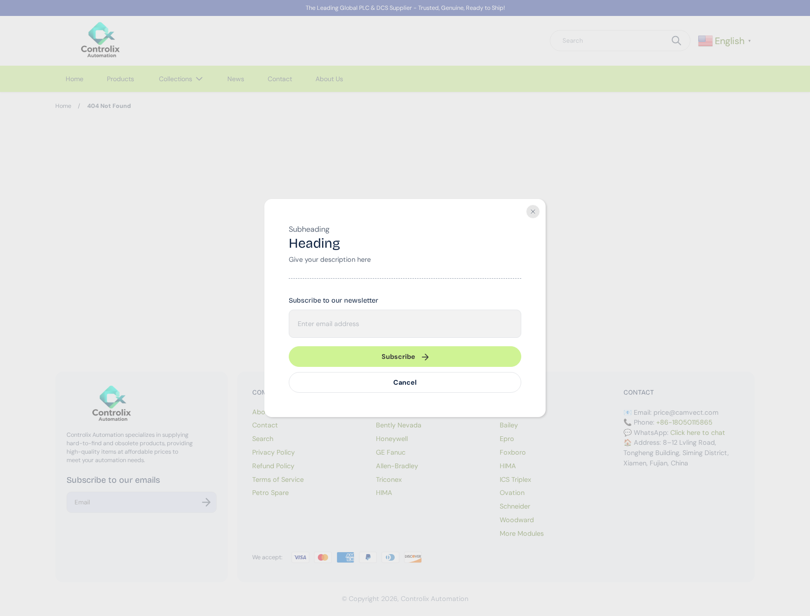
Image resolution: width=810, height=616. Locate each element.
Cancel (405, 382)
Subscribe (398, 356)
